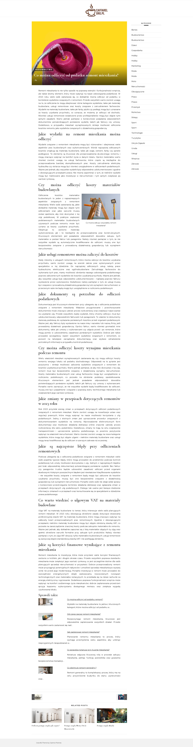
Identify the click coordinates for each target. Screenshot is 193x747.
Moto (133, 81)
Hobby (134, 56)
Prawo (134, 102)
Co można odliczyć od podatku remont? (85, 599)
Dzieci (134, 45)
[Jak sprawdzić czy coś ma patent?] (37, 697)
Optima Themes (55, 743)
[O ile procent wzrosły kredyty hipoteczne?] (122, 697)
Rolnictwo (136, 112)
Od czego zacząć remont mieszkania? (84, 614)
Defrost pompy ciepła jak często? (46, 725)
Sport (133, 123)
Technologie (137, 133)
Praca (133, 97)
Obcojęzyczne (137, 92)
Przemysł (135, 107)
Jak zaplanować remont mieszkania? (83, 632)
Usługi (134, 153)
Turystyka (136, 138)
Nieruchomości (138, 86)
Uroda (134, 148)
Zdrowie (135, 164)
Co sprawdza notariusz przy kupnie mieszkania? (88, 650)
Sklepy (134, 117)
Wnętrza (135, 159)
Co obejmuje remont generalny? (81, 668)
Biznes (134, 30)
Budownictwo (43, 70)
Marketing (136, 66)
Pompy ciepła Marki (105, 725)
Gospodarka (136, 50)
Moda (133, 71)
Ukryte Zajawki (138, 143)
